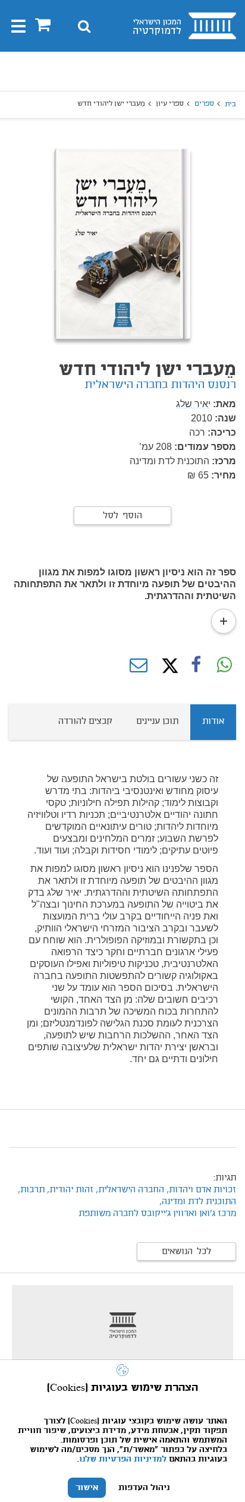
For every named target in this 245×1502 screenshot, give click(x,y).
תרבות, (31, 1190)
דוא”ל (138, 666)
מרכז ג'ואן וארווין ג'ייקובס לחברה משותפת (157, 1214)
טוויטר (167, 666)
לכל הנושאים (186, 1252)
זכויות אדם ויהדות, (201, 1190)
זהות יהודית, (69, 1190)
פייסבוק (196, 666)
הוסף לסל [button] (122, 516)
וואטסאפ (224, 666)
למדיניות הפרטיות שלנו (123, 1459)
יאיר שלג (193, 404)
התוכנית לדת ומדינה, (197, 1202)
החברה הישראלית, (128, 1190)
